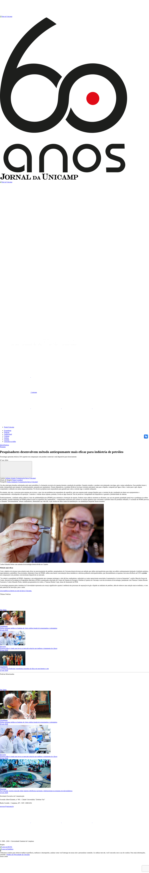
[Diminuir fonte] (46, 377)
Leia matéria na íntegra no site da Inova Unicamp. (16, 591)
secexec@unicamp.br (7, 806)
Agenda (6, 440)
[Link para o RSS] (15, 424)
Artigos (6, 438)
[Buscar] (15, 361)
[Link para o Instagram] (77, 408)
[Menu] (15, 15)
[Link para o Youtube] (107, 408)
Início (2, 445)
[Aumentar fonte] (15, 377)
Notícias (6, 432)
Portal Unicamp (9, 427)
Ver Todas (3, 610)
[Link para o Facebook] (15, 408)
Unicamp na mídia (10, 441)
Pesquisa (3, 447)
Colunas (6, 436)
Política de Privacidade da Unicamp (18, 854)
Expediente (7, 430)
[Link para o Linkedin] (46, 408)
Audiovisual (8, 434)
